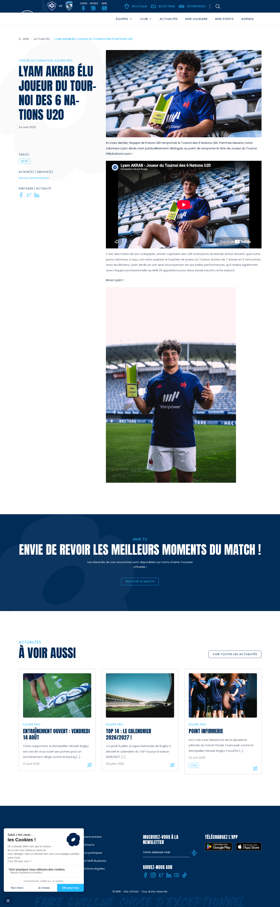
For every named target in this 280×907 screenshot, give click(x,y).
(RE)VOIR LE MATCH (140, 581)
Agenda (247, 19)
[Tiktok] (184, 875)
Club (144, 19)
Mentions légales (93, 869)
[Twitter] (28, 194)
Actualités (169, 19)
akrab (24, 161)
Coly (194, 765)
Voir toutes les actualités (235, 654)
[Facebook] (21, 194)
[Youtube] (176, 875)
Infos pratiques (91, 853)
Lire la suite (89, 765)
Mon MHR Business (93, 861)
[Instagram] (153, 875)
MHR (26, 39)
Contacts (87, 845)
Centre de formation (36, 60)
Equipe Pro (64, 60)
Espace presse (91, 837)
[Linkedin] (36, 194)
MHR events (224, 19)
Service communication (34, 178)
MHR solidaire (196, 19)
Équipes (122, 19)
